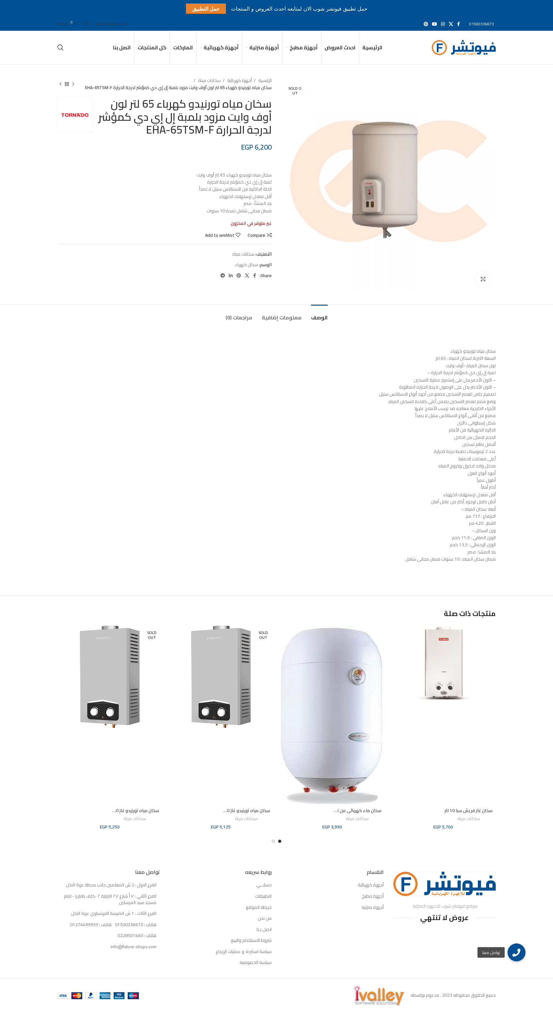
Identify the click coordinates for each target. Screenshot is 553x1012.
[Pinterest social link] (426, 24)
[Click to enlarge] (483, 279)
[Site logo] (464, 47)
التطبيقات (263, 896)
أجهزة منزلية (373, 907)
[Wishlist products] (85, 24)
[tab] (319, 314)
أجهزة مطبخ (373, 896)
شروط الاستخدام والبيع (251, 940)
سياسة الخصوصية (256, 962)
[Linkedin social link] (231, 275)
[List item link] (108, 925)
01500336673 (481, 24)
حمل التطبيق (206, 8)
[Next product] (60, 84)
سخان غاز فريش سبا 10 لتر (469, 810)
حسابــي (264, 885)
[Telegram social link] (223, 275)
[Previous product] (73, 84)
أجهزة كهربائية (239, 80)
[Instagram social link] (443, 24)
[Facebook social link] (458, 24)
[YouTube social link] (434, 24)
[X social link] (451, 24)
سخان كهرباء (246, 264)
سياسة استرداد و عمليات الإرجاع (244, 952)
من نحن (265, 918)
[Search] (60, 47)
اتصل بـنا (264, 929)
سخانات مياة (209, 80)
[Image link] (444, 883)
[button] (516, 952)
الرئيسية (264, 80)
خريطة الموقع (259, 907)
